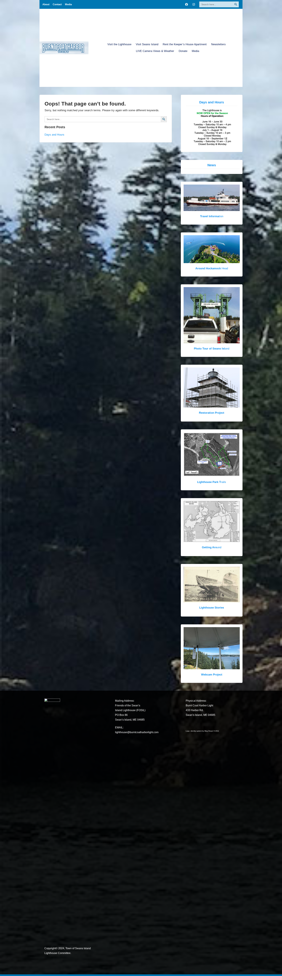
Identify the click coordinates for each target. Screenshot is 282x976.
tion (211, 216)
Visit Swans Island (147, 44)
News (211, 165)
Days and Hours (54, 134)
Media (68, 4)
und (211, 547)
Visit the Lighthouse (119, 44)
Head (211, 268)
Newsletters (218, 44)
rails (211, 482)
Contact (57, 4)
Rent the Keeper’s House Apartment (185, 44)
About (45, 4)
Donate (183, 51)
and (211, 348)
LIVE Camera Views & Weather (155, 51)
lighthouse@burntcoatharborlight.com (136, 732)
